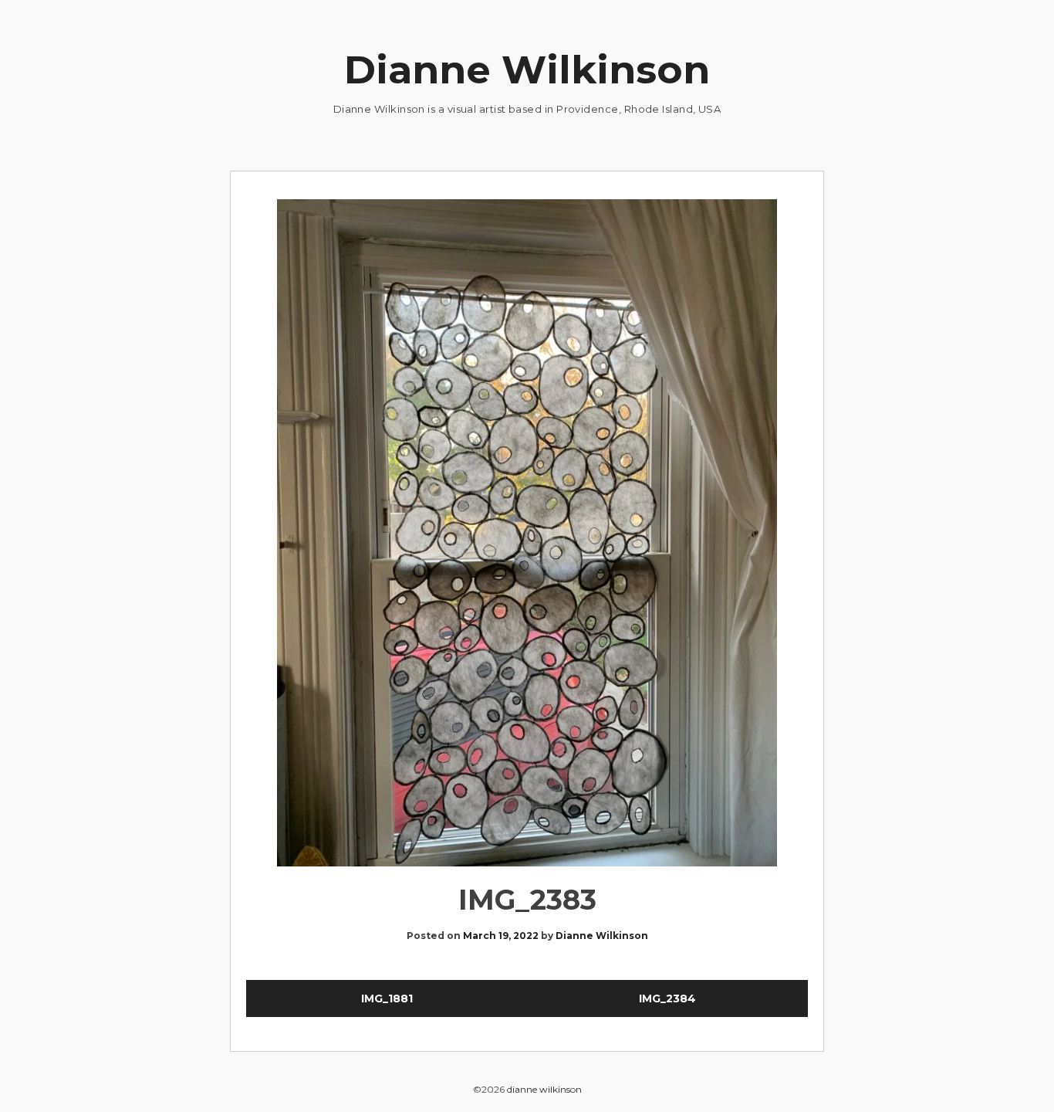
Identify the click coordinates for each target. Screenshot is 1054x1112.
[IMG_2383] (527, 535)
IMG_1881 (387, 998)
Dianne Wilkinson (527, 69)
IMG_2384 (667, 998)
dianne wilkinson (544, 1089)
